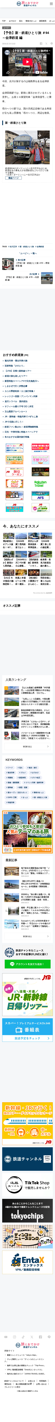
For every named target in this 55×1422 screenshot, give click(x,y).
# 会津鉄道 (39, 247)
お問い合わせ (41, 1384)
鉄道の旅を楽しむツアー (16, 376)
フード (10, 768)
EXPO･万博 (12, 797)
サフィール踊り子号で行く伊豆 (19, 406)
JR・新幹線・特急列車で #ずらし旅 (21, 416)
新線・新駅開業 (13, 782)
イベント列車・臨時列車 (34, 782)
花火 (21, 21)
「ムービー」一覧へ (27, 253)
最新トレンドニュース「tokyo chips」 (22, 1355)
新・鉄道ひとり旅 (40, 797)
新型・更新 (23, 787)
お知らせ (31, 1381)
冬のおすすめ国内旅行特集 (17, 437)
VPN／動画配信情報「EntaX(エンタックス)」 (25, 1370)
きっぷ (25, 797)
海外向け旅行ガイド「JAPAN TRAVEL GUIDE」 (26, 1374)
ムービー (7, 28)
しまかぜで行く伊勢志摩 (16, 386)
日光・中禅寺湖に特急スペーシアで (21, 432)
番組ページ (13, 178)
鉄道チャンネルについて (14, 1381)
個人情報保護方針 (23, 1384)
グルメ (23, 772)
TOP (4, 21)
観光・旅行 (33, 768)
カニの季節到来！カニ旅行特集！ (20, 391)
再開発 (10, 777)
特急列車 (11, 802)
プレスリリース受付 (12, 1387)
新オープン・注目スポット (17, 792)
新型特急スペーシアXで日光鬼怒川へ (22, 381)
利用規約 (42, 1381)
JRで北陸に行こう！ (14, 422)
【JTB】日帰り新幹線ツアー (18, 371)
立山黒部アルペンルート (16, 411)
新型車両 (42, 21)
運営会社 (7, 1384)
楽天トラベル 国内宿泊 (16, 401)
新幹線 (10, 787)
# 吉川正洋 (12, 247)
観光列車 (11, 772)
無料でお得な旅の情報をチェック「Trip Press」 (26, 1365)
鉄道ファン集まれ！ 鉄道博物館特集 (21, 427)
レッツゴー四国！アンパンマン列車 (21, 396)
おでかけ (12, 21)
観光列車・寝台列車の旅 (16, 360)
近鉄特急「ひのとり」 (15, 365)
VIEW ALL (27, 746)
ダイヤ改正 (36, 777)
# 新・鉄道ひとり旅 (26, 247)
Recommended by (39, 593)
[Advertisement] (27, 213)
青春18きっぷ (31, 21)
